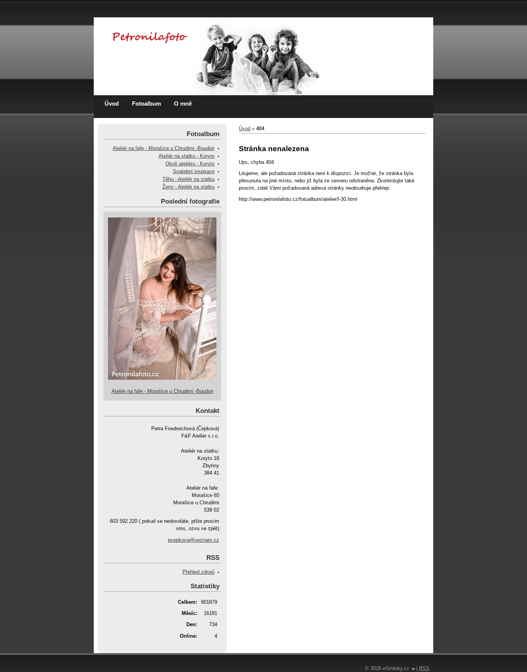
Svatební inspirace (194, 171)
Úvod (112, 103)
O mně (183, 103)
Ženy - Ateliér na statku (188, 187)
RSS (424, 668)
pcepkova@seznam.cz (193, 540)
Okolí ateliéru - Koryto (190, 164)
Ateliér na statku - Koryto (187, 156)
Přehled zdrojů (198, 572)
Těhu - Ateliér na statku (188, 179)
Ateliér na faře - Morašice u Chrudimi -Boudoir (164, 148)
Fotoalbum (146, 103)
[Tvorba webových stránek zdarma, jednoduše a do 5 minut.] (413, 669)
